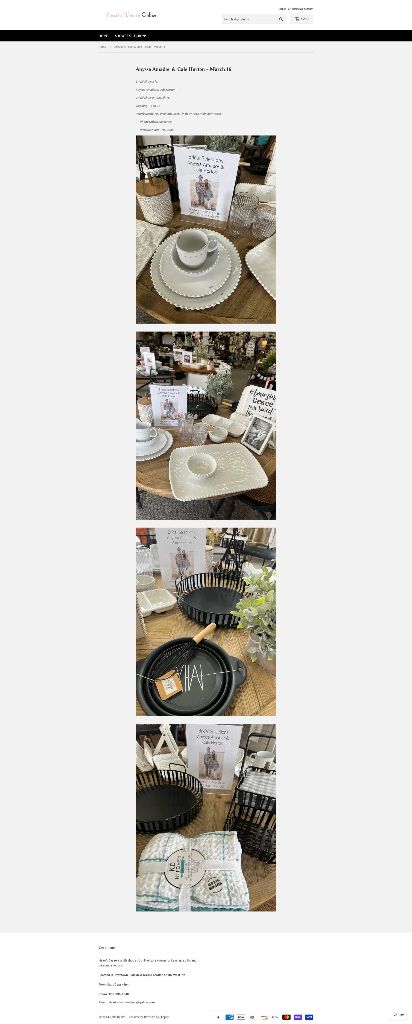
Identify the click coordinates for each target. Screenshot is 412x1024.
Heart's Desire (116, 1017)
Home (103, 36)
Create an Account (302, 9)
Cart (305, 19)
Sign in (282, 9)
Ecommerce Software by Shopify (149, 1017)
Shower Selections (131, 36)
